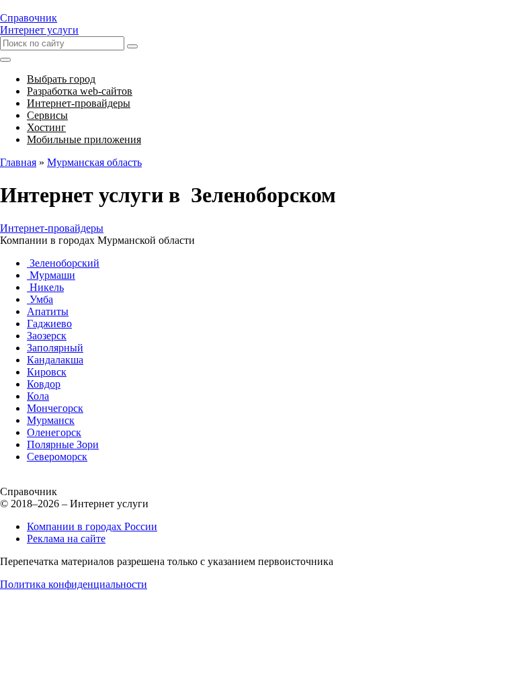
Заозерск (47, 335)
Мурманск (51, 420)
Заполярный (55, 347)
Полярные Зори (63, 444)
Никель (45, 287)
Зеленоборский (63, 263)
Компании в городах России (92, 526)
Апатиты (48, 311)
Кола (38, 396)
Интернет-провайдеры (51, 228)
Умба (40, 299)
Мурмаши (51, 275)
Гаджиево (49, 323)
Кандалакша (55, 360)
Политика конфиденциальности (73, 584)
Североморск (57, 456)
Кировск (47, 372)
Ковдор (43, 384)
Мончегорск (55, 408)
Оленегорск (54, 432)
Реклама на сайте (66, 538)
